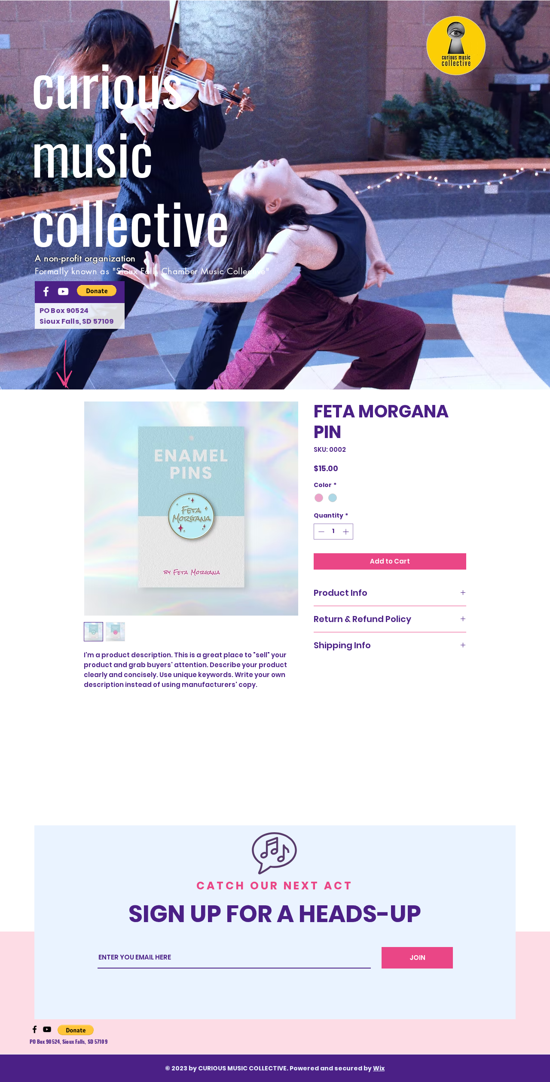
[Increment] (346, 531)
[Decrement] (320, 531)
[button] (456, 45)
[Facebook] (46, 291)
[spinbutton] (333, 531)
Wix (379, 1068)
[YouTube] (63, 291)
